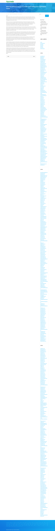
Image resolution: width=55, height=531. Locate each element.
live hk (41, 42)
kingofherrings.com (42, 110)
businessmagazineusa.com (44, 272)
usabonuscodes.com (43, 486)
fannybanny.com (42, 319)
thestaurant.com (42, 304)
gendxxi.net (41, 266)
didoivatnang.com (42, 439)
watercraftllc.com (42, 425)
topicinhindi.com (42, 174)
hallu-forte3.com (42, 141)
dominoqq (41, 46)
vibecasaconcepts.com (43, 269)
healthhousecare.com (43, 455)
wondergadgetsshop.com (43, 397)
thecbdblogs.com (42, 160)
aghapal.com (42, 409)
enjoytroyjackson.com (43, 442)
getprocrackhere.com (43, 317)
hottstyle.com (42, 460)
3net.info (41, 399)
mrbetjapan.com (42, 111)
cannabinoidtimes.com (43, 216)
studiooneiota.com (42, 252)
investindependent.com (43, 463)
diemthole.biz (42, 105)
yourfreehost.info (42, 383)
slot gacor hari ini (35, 522)
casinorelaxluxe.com (43, 313)
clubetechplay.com (42, 314)
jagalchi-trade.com (42, 375)
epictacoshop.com (42, 127)
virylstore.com (42, 75)
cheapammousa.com (43, 415)
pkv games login (42, 43)
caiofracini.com (42, 235)
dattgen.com (42, 438)
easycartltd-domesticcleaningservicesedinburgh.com (44, 515)
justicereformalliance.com (43, 378)
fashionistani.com (42, 447)
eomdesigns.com (42, 264)
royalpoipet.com (42, 303)
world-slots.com (42, 190)
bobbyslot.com (42, 202)
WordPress (18, 529)
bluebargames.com (42, 64)
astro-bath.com (42, 408)
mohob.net (41, 205)
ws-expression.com (42, 478)
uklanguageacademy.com (43, 175)
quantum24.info (42, 270)
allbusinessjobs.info (43, 177)
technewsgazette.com (43, 108)
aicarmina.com (42, 362)
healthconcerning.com (43, 218)
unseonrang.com (42, 237)
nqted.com (41, 473)
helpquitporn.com (42, 457)
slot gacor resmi (37, 525)
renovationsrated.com (43, 492)
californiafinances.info (43, 129)
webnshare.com (42, 225)
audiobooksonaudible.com (43, 503)
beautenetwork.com (43, 504)
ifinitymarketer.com (42, 320)
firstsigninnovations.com (43, 66)
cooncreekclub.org (42, 60)
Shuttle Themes (11, 529)
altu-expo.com (42, 410)
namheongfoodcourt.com (43, 139)
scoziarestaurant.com (43, 493)
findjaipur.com (42, 365)
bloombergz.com (42, 90)
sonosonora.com (42, 393)
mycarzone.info (42, 268)
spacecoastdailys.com (43, 490)
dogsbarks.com (42, 440)
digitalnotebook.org (42, 208)
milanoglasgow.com (43, 140)
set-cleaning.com (42, 495)
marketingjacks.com (43, 155)
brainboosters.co (42, 359)
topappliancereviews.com (43, 156)
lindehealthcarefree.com (43, 176)
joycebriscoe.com (42, 361)
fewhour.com (42, 220)
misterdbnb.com (42, 297)
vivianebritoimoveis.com (43, 81)
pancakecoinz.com (42, 193)
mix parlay (36, 524)
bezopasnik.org (42, 122)
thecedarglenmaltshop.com (44, 172)
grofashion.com (42, 328)
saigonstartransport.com (43, 124)
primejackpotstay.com (43, 333)
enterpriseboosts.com (43, 91)
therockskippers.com (43, 143)
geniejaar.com (42, 201)
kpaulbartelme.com (42, 286)
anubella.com (42, 502)
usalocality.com (42, 352)
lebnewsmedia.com (42, 392)
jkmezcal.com (42, 298)
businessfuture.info (42, 184)
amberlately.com (42, 360)
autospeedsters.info (43, 256)
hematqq (15, 525)
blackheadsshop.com (43, 283)
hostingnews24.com (43, 459)
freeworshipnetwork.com (43, 424)
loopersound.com (42, 376)
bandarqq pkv (12, 522)
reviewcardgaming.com (43, 280)
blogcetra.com (42, 239)
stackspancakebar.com (43, 138)
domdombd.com (42, 315)
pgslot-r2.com (42, 477)
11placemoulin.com (42, 203)
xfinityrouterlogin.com (43, 154)
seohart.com (42, 494)
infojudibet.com (42, 185)
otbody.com (41, 96)
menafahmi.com (42, 470)
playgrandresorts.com (43, 336)
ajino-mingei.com (42, 382)
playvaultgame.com (42, 335)
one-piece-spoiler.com (43, 251)
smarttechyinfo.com (42, 207)
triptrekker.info (42, 265)
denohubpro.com (42, 249)
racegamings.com (42, 332)
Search (47, 15)
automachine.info (42, 255)
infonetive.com (42, 126)
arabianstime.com (42, 431)
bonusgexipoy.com (42, 312)
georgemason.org (42, 173)
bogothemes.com (42, 381)
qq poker (21, 525)
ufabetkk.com (42, 106)
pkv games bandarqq (19, 524)
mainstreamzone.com (43, 223)
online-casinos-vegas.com (43, 153)
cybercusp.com (42, 510)
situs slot (29, 523)
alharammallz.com (42, 428)
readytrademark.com (43, 491)
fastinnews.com (42, 318)
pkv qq (7, 522)
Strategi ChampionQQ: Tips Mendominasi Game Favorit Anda (44, 24)
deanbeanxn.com (42, 187)
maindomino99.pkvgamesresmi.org (18, 526)
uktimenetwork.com (42, 349)
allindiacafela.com (42, 145)
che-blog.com (42, 192)
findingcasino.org (42, 253)
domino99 (9, 522)
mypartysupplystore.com (43, 363)
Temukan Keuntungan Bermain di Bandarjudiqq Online (43, 28)
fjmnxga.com (42, 123)
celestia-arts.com (42, 62)
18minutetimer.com (42, 221)
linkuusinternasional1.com (43, 394)
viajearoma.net (42, 412)
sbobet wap (38, 522)
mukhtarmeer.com (42, 471)
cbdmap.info (42, 186)
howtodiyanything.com (43, 461)
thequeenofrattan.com (43, 248)
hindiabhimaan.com (43, 158)
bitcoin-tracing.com (42, 505)
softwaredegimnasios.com (43, 488)
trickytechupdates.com (43, 157)
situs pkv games (42, 48)
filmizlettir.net (42, 58)
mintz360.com (42, 204)
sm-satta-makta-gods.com (43, 487)
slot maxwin (46, 522)
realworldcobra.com (43, 254)
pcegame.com (42, 476)
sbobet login (45, 524)
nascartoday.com (42, 472)
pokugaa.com (42, 334)
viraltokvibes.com (42, 80)
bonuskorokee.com (42, 311)
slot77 (13, 526)
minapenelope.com (42, 377)
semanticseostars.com (43, 222)
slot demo (34, 524)
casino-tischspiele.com (43, 95)
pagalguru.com (42, 475)
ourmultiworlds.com (42, 59)
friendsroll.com (42, 395)
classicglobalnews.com (43, 509)
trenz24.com (42, 98)
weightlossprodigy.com (43, 206)
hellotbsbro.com (42, 232)
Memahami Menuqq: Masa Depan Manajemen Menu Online (43, 33)
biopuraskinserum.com (43, 128)
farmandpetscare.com (43, 233)
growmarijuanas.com (43, 224)
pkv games (41, 44)
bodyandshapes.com (43, 506)
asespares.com (42, 430)
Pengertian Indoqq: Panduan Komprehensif (43, 22)
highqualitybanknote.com (43, 458)
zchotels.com (42, 479)
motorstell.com (42, 76)
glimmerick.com (42, 367)
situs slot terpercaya (8, 523)
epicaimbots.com (42, 443)
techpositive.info (42, 236)
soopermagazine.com (43, 489)
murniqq (13, 525)
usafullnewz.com (42, 348)
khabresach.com (42, 159)
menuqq (10, 525)
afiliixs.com (41, 427)
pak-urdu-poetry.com (43, 238)
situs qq (41, 522)
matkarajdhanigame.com (43, 188)
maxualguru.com (42, 209)
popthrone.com (42, 189)
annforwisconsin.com (43, 364)
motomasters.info (42, 267)
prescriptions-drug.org (43, 78)
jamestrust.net (42, 97)
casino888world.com (43, 296)
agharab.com (42, 414)
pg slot (43, 522)
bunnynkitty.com (42, 121)
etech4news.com (42, 444)
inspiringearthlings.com (43, 462)
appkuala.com (42, 113)
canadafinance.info (42, 130)
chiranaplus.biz (42, 137)
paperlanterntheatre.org (43, 423)
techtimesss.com (42, 74)
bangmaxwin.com (42, 125)
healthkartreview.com (43, 456)
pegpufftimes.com (42, 61)
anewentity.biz (42, 112)
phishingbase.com (42, 331)
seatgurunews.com (42, 398)
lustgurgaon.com (42, 200)
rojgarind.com (42, 219)
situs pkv (19, 522)
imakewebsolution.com (43, 191)
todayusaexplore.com (43, 351)
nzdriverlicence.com (43, 474)
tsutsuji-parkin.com (42, 413)
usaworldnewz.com (42, 350)
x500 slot (31, 522)
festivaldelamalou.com (43, 65)
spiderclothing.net (42, 396)
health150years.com (43, 77)
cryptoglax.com (42, 379)
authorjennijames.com (43, 411)
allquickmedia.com (42, 107)
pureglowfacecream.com (43, 109)
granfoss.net (42, 144)
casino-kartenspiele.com (43, 92)
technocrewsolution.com (43, 79)
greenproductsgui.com (43, 217)
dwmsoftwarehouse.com (43, 441)
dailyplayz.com (42, 316)
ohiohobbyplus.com (43, 380)
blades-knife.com (42, 250)
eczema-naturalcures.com (43, 407)
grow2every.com (42, 454)
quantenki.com (42, 271)
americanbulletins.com (43, 429)
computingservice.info (43, 234)
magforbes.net (42, 82)
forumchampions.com (43, 63)
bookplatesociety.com (43, 391)
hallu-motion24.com (43, 142)
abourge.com (42, 426)
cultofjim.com (42, 366)
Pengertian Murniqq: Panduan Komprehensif (43, 31)
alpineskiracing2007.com (43, 146)
